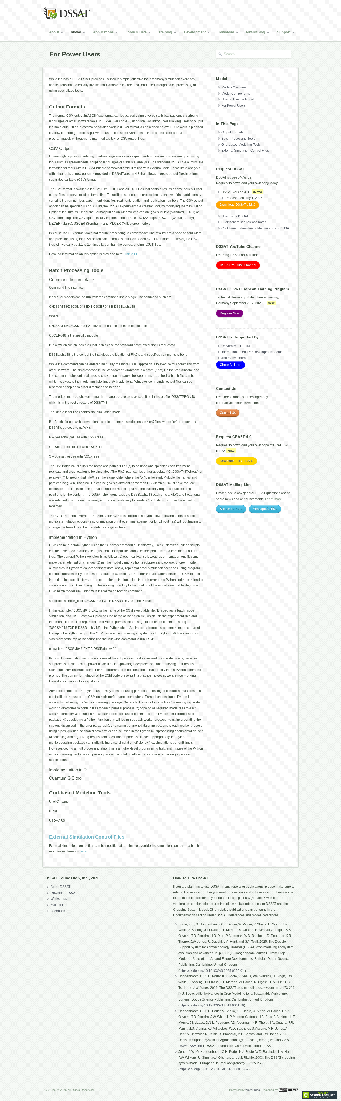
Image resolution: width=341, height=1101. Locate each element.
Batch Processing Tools (238, 138)
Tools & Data (134, 33)
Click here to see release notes (243, 222)
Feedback (58, 911)
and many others (233, 358)
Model (74, 33)
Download (224, 33)
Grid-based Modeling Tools (241, 145)
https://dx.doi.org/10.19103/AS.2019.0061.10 (212, 1005)
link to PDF (132, 254)
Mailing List (59, 905)
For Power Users (233, 105)
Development (193, 33)
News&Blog (253, 33)
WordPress (252, 1089)
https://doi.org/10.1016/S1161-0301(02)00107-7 (214, 1069)
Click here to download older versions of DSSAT (256, 228)
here (83, 851)
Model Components (235, 93)
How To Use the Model (237, 99)
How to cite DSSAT (235, 216)
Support (281, 33)
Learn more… (275, 499)
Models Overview (233, 87)
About (52, 33)
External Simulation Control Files (86, 837)
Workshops (59, 899)
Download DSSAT (64, 893)
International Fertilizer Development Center (252, 352)
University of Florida (235, 346)
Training (163, 33)
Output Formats (232, 132)
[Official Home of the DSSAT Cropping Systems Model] (66, 18)
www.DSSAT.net (191, 1046)
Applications (101, 33)
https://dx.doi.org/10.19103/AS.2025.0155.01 (212, 971)
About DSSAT (60, 887)
